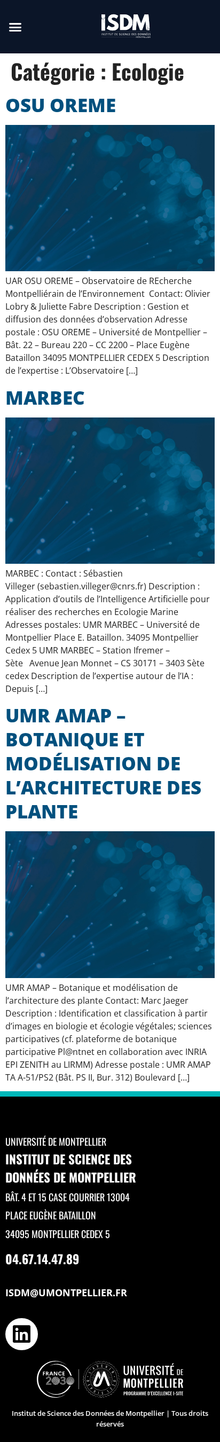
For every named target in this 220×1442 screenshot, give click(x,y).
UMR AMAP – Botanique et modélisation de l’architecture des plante (103, 763)
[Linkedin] (21, 1334)
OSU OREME (60, 104)
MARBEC (45, 397)
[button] (15, 27)
